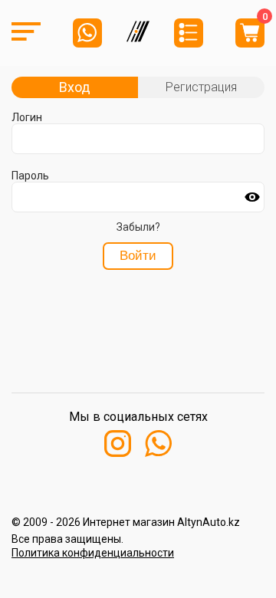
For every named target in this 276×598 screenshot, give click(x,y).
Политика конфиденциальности (93, 553)
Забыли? (138, 227)
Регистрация (201, 87)
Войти (138, 255)
